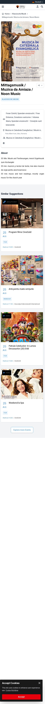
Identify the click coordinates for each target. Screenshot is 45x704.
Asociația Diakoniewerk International (27, 304)
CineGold (17, 247)
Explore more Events (22, 430)
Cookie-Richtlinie (12, 690)
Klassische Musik (19, 14)
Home (7, 14)
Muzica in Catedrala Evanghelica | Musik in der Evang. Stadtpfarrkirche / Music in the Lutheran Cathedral (23, 130)
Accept (21, 697)
